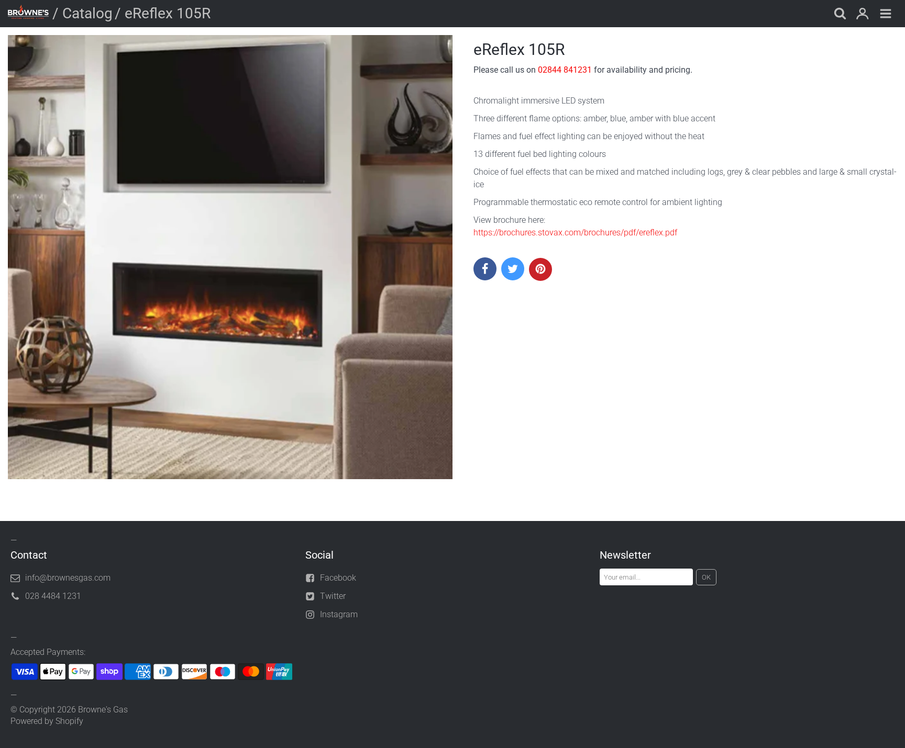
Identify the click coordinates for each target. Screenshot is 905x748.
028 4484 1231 (53, 596)
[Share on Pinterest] (540, 269)
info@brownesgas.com (68, 578)
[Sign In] (862, 14)
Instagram (339, 614)
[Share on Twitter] (512, 268)
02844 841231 (565, 70)
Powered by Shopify (46, 721)
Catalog (87, 13)
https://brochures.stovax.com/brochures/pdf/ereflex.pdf (575, 232)
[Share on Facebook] (484, 268)
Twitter (333, 596)
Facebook (338, 578)
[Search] (839, 14)
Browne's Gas (103, 710)
